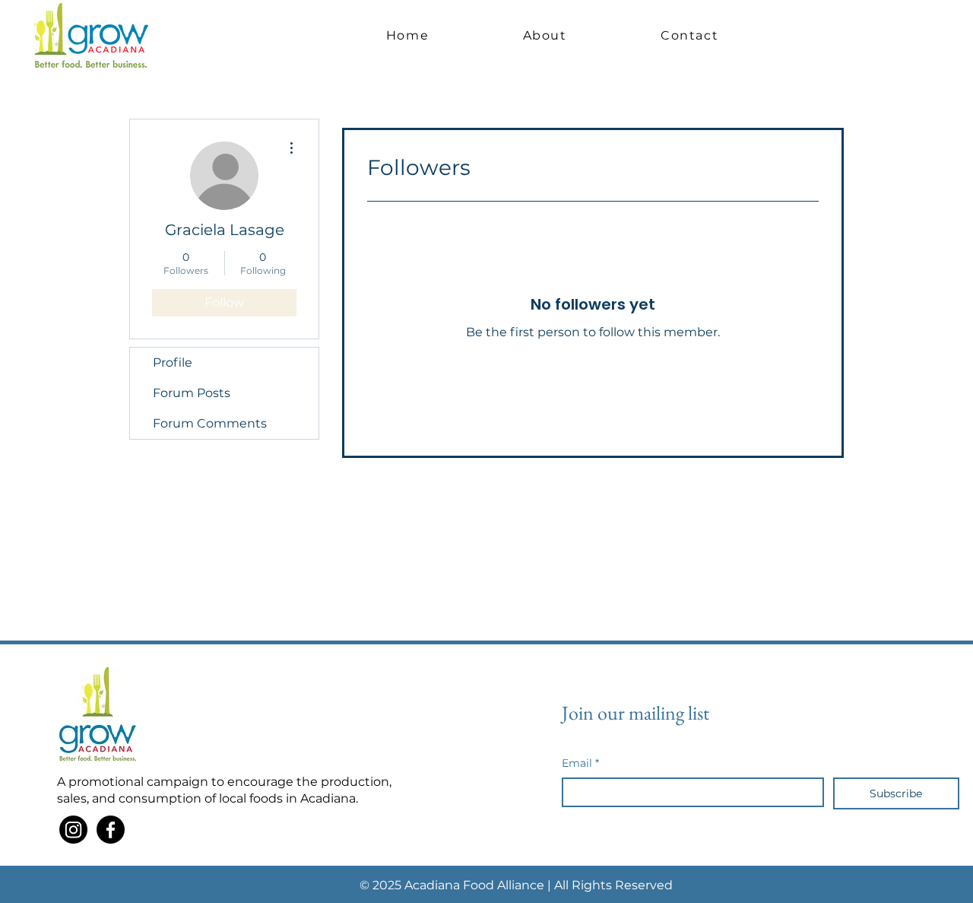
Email (580, 763)
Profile (172, 362)
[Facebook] (111, 830)
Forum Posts (191, 393)
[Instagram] (73, 830)
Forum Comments (210, 423)
